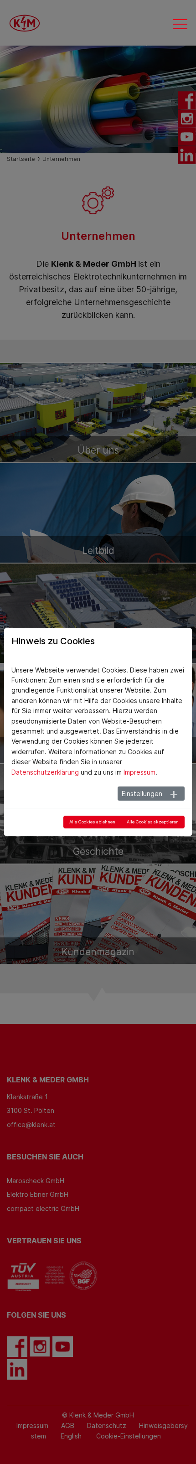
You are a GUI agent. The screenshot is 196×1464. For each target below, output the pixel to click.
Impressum (139, 772)
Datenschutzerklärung (45, 772)
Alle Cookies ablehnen (92, 821)
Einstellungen (142, 793)
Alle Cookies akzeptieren (153, 821)
